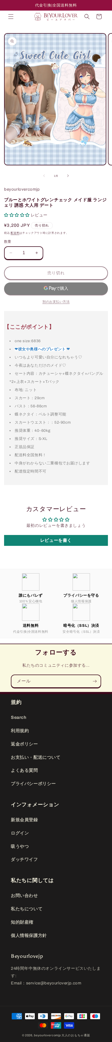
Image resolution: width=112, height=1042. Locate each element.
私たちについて (26, 908)
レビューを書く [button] (56, 540)
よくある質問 (24, 770)
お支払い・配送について (36, 757)
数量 (7, 242)
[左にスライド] (44, 176)
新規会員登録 (24, 819)
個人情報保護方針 (29, 935)
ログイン (20, 833)
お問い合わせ (24, 895)
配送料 (15, 232)
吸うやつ (20, 846)
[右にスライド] (68, 176)
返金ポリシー (24, 744)
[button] (11, 17)
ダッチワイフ (24, 859)
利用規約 (20, 730)
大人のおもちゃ (72, 1035)
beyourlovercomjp (47, 1035)
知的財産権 (22, 922)
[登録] (95, 681)
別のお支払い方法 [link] (56, 302)
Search (19, 717)
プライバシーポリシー (33, 783)
